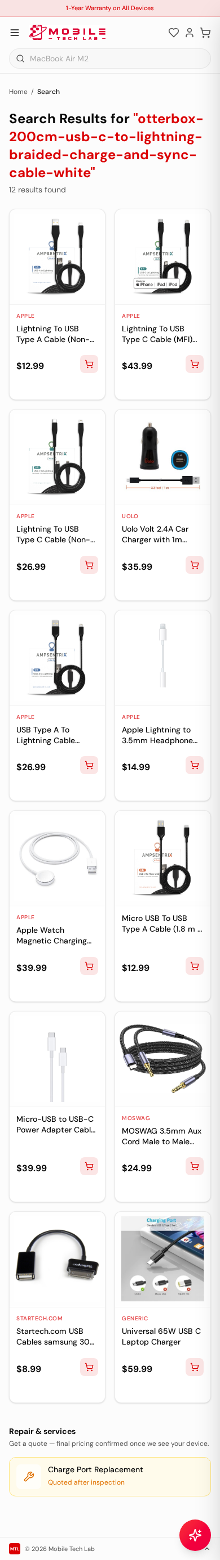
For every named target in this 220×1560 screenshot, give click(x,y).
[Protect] (59, 386)
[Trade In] (41, 386)
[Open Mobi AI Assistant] (195, 1535)
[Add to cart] (89, 364)
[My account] (189, 32)
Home (18, 91)
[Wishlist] (173, 32)
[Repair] (23, 386)
